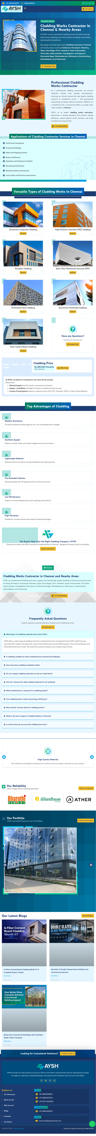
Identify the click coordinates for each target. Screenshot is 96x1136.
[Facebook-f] (83, 3)
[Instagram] (90, 3)
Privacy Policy (18, 1128)
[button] (25, 8)
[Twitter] (86, 3)
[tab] (48, 567)
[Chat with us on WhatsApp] (92, 1124)
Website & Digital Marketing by (79, 1128)
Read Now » (7, 976)
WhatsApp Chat (72, 344)
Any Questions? (48, 627)
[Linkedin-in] (93, 3)
